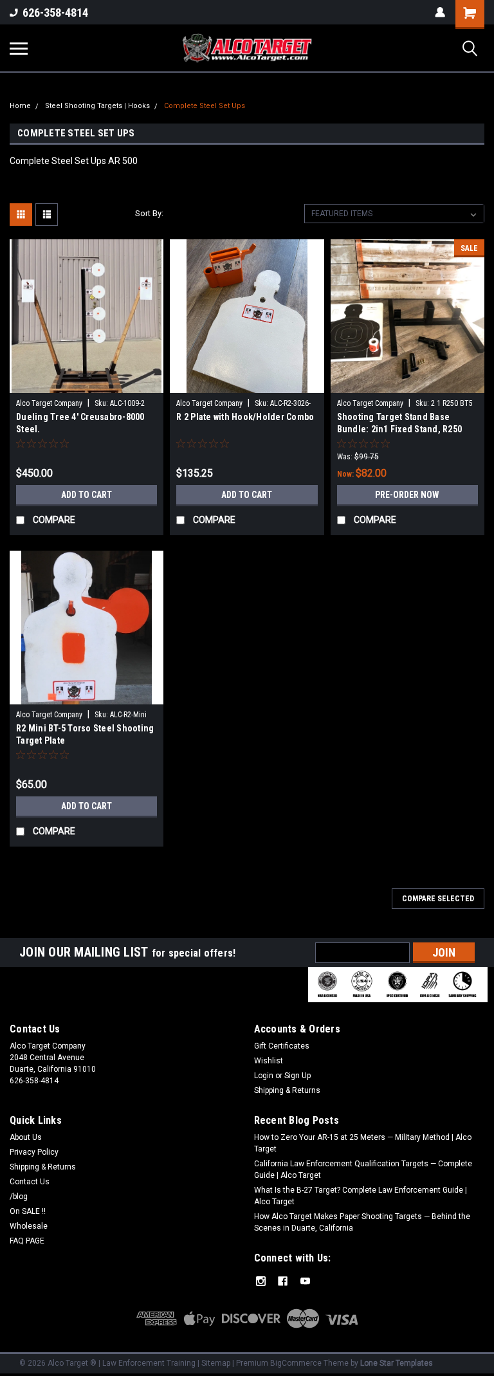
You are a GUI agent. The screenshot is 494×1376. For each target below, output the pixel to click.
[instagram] (261, 1281)
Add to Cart (86, 495)
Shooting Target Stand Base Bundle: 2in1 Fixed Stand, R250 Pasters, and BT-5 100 (399, 424)
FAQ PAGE (27, 1240)
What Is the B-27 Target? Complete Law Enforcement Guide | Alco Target (360, 1196)
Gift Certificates (281, 1045)
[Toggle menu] (19, 48)
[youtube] (305, 1281)
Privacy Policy (34, 1152)
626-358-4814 (55, 12)
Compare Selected (438, 898)
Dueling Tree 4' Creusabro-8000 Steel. (80, 423)
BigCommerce (296, 1363)
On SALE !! (28, 1211)
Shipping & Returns (287, 1090)
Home (20, 106)
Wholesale (29, 1226)
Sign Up (297, 1075)
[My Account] (440, 12)
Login (263, 1075)
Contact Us (30, 1181)
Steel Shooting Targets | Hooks (97, 106)
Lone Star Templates (396, 1363)
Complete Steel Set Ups (204, 106)
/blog (19, 1196)
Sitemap (215, 1363)
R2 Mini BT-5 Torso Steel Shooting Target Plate (85, 734)
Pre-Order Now (407, 495)
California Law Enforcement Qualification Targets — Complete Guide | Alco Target (363, 1169)
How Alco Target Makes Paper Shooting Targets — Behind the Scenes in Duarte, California (362, 1222)
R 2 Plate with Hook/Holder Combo (245, 417)
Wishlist (268, 1060)
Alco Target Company (49, 403)
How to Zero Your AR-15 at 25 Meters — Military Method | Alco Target (362, 1143)
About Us (26, 1137)
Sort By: (149, 213)
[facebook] (283, 1281)
